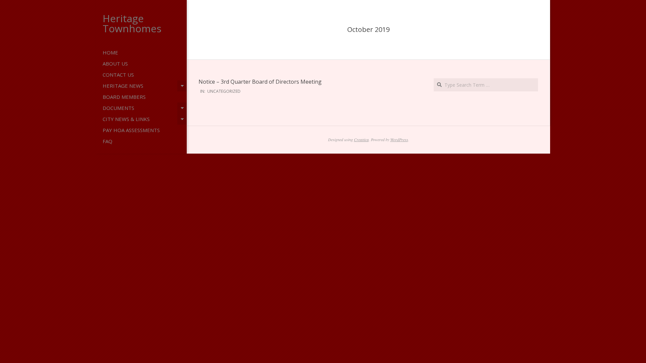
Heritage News (123, 85)
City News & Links (126, 119)
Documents (118, 108)
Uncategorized (224, 91)
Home (110, 52)
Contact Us (118, 74)
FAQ (107, 141)
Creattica (361, 139)
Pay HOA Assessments (131, 130)
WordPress (399, 139)
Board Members (124, 96)
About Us (115, 63)
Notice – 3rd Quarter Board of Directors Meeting (260, 81)
